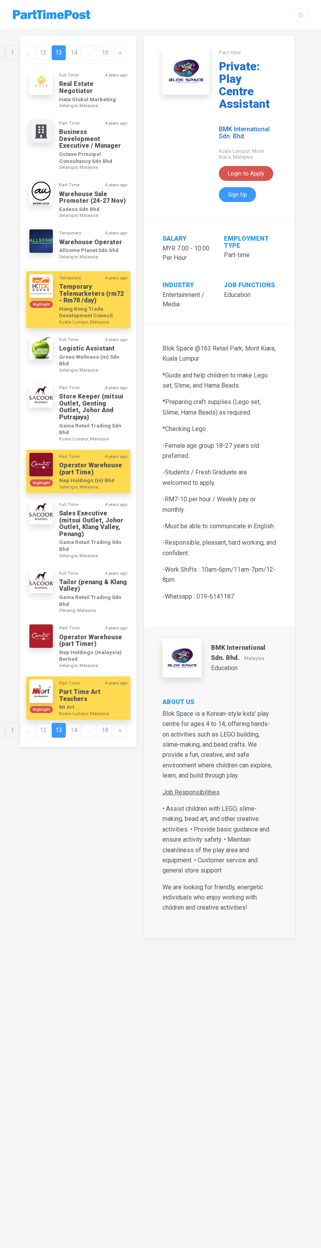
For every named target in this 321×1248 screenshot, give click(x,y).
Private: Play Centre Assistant (244, 85)
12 (43, 52)
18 (104, 52)
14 (74, 52)
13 (58, 52)
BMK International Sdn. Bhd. (244, 132)
